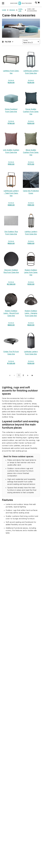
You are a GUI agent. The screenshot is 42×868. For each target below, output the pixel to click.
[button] (3, 3)
